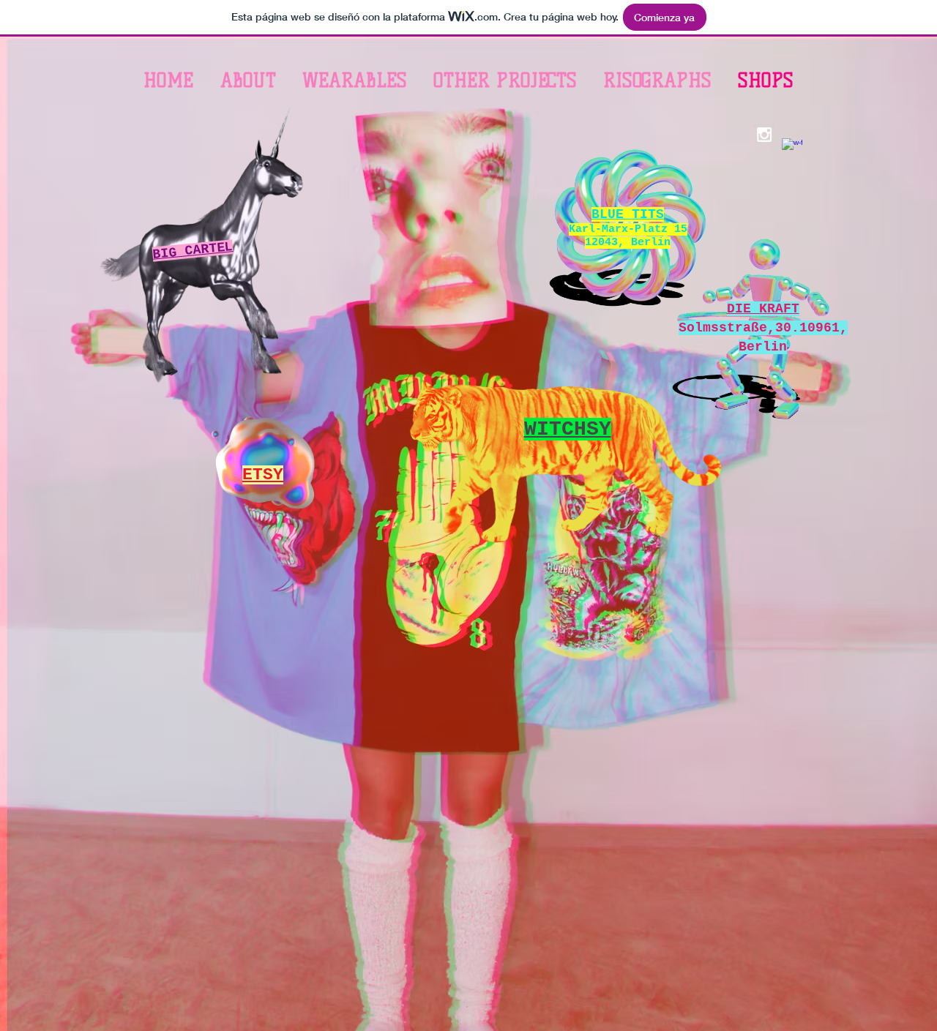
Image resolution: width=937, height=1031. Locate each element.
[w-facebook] (792, 148)
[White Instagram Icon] (764, 134)
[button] (354, 80)
